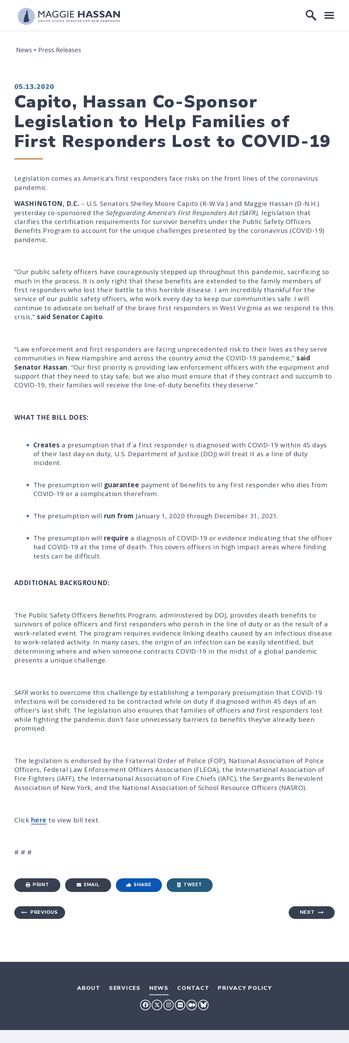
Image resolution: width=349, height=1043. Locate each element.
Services (125, 988)
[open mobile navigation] (329, 15)
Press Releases (59, 50)
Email (91, 884)
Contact (193, 988)
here (39, 820)
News (24, 50)
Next (307, 912)
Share (142, 884)
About (89, 988)
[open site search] (311, 15)
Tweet (192, 884)
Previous (44, 912)
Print (41, 884)
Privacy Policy (245, 988)
